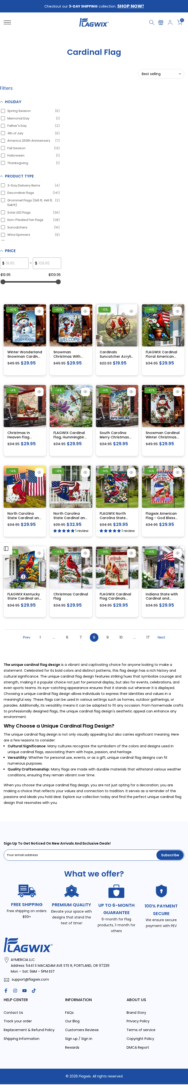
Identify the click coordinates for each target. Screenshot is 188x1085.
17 (148, 637)
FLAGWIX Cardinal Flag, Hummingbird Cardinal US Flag (70, 437)
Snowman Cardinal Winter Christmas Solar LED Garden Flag (163, 439)
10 (121, 637)
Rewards (72, 1047)
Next (161, 637)
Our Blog (72, 1021)
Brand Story (136, 1012)
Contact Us (13, 1012)
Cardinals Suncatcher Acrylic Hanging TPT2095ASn (116, 358)
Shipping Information (21, 1038)
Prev (26, 637)
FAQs (69, 1012)
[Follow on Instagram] (15, 990)
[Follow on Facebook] (6, 990)
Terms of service (141, 1029)
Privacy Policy (138, 1021)
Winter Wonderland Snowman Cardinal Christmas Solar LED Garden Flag (24, 358)
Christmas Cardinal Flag (70, 596)
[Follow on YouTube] (24, 990)
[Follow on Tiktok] (34, 990)
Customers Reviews (82, 1029)
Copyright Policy (140, 1038)
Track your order (18, 1021)
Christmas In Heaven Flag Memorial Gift (19, 437)
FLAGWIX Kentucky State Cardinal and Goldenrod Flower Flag (24, 600)
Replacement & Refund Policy (29, 1029)
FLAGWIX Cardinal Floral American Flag (161, 356)
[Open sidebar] (6, 548)
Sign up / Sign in (78, 1038)
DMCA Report (138, 1047)
